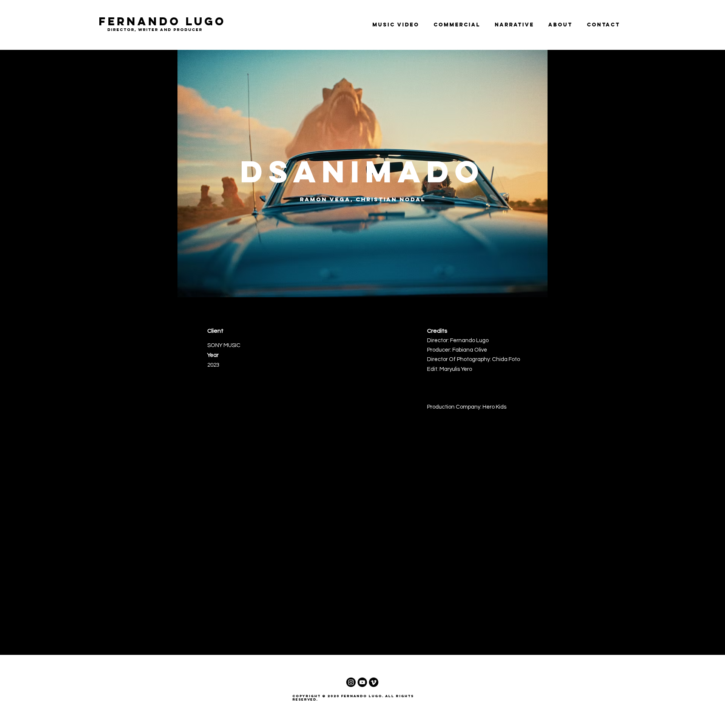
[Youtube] (362, 682)
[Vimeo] (373, 682)
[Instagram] (351, 682)
